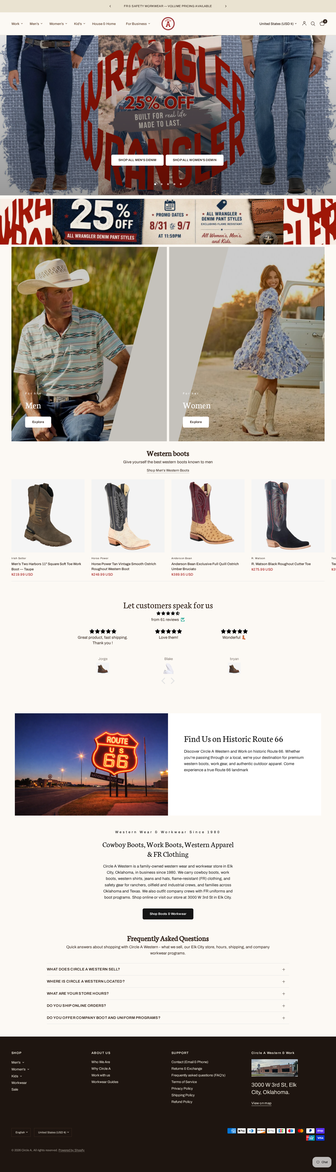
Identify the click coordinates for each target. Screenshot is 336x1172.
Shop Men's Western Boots (168, 470)
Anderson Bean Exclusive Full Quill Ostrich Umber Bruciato (205, 566)
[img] (168, 613)
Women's (56, 24)
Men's (34, 24)
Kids (14, 1076)
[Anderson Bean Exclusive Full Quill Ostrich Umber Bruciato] (208, 515)
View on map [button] (261, 1103)
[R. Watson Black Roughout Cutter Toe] (288, 515)
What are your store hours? (78, 993)
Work (15, 24)
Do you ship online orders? (76, 1006)
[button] (157, 160)
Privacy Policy (182, 1088)
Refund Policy (181, 1102)
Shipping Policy (183, 1095)
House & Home (104, 24)
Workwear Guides (104, 1082)
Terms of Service (184, 1082)
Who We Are (100, 1062)
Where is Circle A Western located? (86, 981)
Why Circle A (101, 1068)
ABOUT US (100, 1053)
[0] (321, 23)
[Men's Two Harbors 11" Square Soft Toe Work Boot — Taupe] (48, 515)
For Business (136, 24)
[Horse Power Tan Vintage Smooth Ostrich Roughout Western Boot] (128, 515)
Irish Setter (18, 558)
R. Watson (258, 558)
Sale (14, 1089)
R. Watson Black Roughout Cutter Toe (281, 564)
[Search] (313, 23)
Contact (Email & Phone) (189, 1062)
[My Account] (304, 23)
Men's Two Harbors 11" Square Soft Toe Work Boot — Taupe (46, 566)
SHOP (16, 1053)
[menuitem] (18, 24)
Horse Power (100, 558)
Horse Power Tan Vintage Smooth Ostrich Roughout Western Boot (123, 566)
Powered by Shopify (72, 1150)
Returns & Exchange (186, 1068)
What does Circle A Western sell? (83, 969)
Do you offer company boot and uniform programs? (103, 1018)
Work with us (100, 1075)
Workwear (19, 1083)
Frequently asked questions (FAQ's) (198, 1075)
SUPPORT (180, 1053)
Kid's (78, 24)
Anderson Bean (181, 558)
